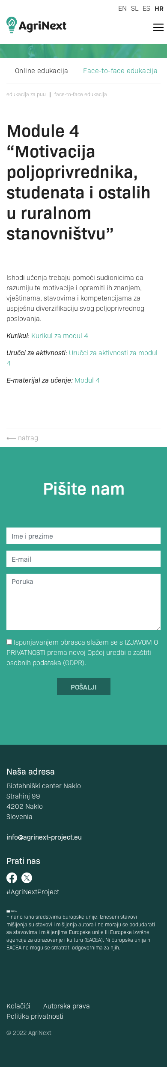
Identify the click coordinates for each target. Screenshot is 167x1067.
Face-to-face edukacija (120, 70)
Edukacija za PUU (26, 94)
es (146, 7)
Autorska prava (66, 1005)
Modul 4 (87, 379)
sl (134, 7)
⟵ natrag (22, 437)
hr (159, 8)
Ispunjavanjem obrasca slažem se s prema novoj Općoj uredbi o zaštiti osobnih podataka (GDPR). (82, 652)
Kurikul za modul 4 (59, 335)
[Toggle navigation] (158, 27)
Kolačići (18, 1005)
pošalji (84, 686)
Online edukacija (41, 70)
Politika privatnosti (34, 1015)
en (122, 7)
